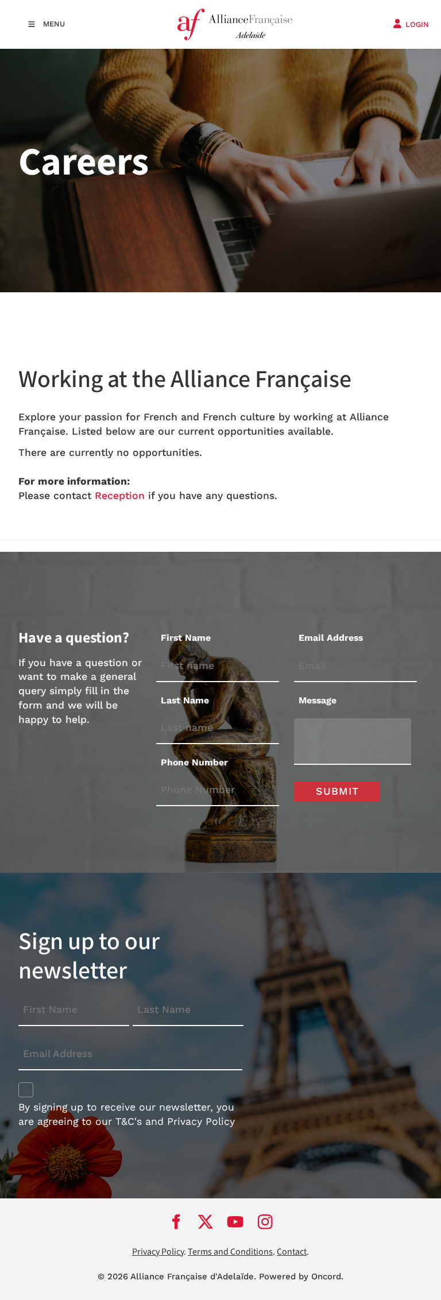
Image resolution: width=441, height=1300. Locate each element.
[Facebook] (175, 1222)
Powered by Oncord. (301, 1276)
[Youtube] (235, 1222)
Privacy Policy (201, 1121)
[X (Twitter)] (205, 1222)
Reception (120, 495)
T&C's (128, 1121)
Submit (337, 791)
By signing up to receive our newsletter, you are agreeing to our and (126, 1114)
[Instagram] (265, 1222)
